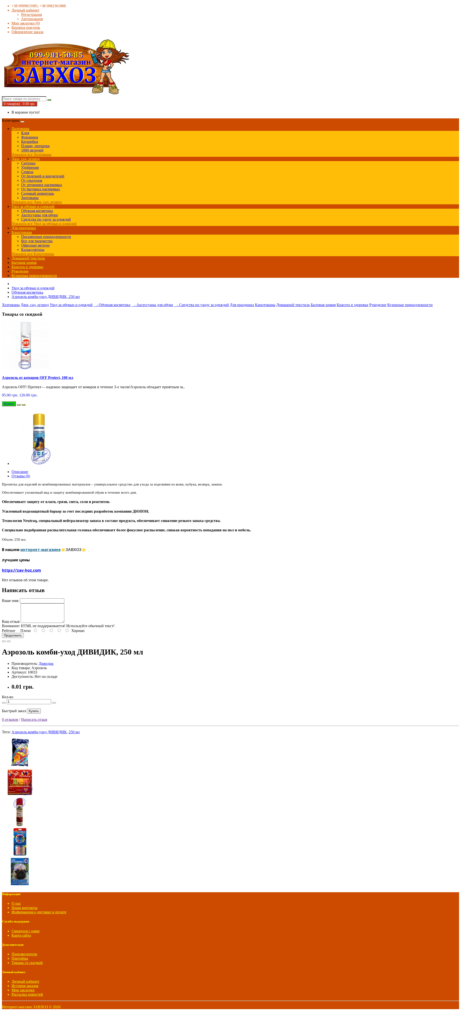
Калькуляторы (32, 250)
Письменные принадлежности (46, 237)
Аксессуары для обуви (39, 215)
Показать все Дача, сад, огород (37, 202)
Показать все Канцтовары (33, 254)
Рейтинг (9, 631)
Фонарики (29, 137)
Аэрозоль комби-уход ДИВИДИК (39, 732)
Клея (25, 133)
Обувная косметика (37, 211)
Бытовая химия (24, 263)
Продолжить (13, 635)
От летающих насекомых (41, 185)
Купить (34, 711)
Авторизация (32, 19)
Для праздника (24, 228)
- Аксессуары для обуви (152, 305)
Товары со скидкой (27, 963)
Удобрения (30, 167)
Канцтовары (22, 232)
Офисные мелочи (35, 245)
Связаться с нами (26, 931)
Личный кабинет (25, 981)
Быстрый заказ (14, 711)
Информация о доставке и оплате (39, 912)
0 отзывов (10, 719)
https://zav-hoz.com (21, 570)
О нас (16, 903)
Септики (28, 163)
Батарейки (29, 142)
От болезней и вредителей (42, 176)
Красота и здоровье (27, 267)
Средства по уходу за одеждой (46, 219)
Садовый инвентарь (37, 193)
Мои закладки (23, 990)
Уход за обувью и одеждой (33, 206)
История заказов (25, 986)
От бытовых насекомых (40, 189)
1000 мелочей (32, 150)
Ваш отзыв (11, 621)
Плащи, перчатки (35, 146)
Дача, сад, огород (26, 159)
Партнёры (20, 958)
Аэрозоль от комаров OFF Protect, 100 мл (37, 378)
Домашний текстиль (28, 258)
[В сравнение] (23, 405)
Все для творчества (37, 241)
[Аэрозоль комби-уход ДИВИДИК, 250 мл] (39, 463)
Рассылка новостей (27, 994)
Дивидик (46, 663)
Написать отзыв (34, 719)
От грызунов (31, 180)
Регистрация (31, 14)
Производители (24, 954)
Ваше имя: (10, 601)
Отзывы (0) (21, 476)
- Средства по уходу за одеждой (201, 305)
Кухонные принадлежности (34, 275)
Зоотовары (30, 198)
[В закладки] (19, 405)
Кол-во (7, 697)
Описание (20, 472)
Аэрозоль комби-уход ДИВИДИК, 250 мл (46, 297)
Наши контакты (24, 908)
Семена (27, 172)
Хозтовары (20, 129)
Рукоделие (20, 271)
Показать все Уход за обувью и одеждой (44, 224)
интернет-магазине (40, 549)
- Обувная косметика (112, 305)
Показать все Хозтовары (31, 154)
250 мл (74, 732)
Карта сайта (21, 935)
